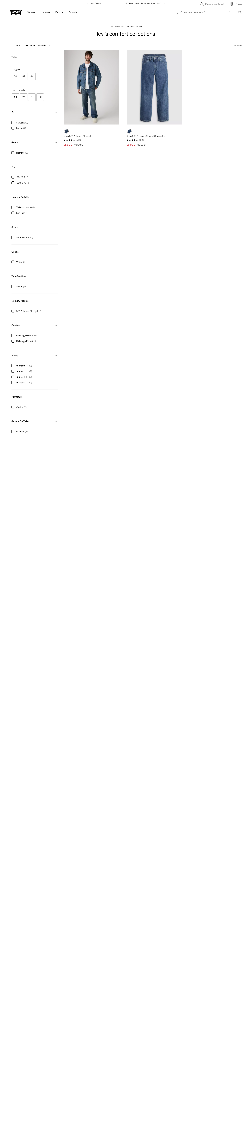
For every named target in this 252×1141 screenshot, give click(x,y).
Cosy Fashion (115, 26)
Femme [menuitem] (59, 12)
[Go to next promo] (164, 3)
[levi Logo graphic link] (16, 12)
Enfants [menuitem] (73, 12)
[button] (34, 56)
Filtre (18, 45)
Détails (98, 3)
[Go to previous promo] (88, 3)
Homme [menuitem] (46, 12)
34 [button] (32, 76)
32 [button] (23, 76)
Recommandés (35, 45)
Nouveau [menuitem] (31, 12)
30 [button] (15, 76)
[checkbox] (15, 76)
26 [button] (15, 96)
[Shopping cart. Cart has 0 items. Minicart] (239, 12)
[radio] (66, 131)
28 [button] (32, 96)
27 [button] (23, 96)
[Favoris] (229, 12)
